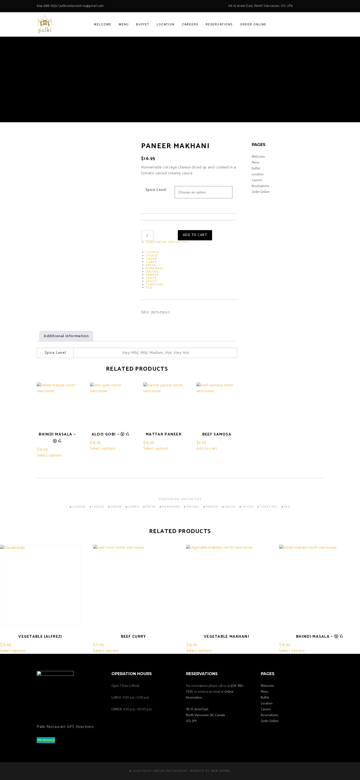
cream (151, 259)
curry (151, 262)
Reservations (260, 186)
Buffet (256, 168)
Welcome (258, 156)
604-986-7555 (47, 6)
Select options (49, 455)
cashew (152, 252)
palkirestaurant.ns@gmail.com (82, 6)
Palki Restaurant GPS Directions (65, 727)
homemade (155, 268)
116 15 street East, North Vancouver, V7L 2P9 (260, 6)
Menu (255, 162)
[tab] (66, 336)
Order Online (260, 191)
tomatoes (155, 284)
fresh (151, 265)
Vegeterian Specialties (167, 242)
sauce (151, 278)
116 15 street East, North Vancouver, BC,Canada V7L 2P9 (205, 715)
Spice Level (156, 190)
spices (151, 281)
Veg (149, 288)
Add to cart (195, 235)
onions (152, 272)
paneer (152, 275)
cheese (152, 256)
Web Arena (220, 771)
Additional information (66, 336)
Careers (257, 180)
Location (258, 174)
